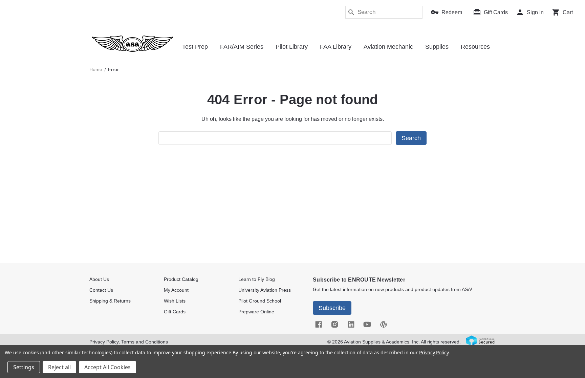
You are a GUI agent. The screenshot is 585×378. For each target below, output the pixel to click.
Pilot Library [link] (292, 46)
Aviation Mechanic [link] (388, 46)
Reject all (59, 367)
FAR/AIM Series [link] (241, 46)
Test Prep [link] (195, 46)
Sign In (535, 12)
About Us (99, 279)
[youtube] (367, 324)
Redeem (451, 12)
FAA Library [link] (335, 46)
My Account (176, 290)
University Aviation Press (264, 290)
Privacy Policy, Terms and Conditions (128, 341)
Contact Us (101, 290)
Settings (23, 367)
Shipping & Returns (110, 301)
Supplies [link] (437, 46)
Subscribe (332, 308)
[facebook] (318, 324)
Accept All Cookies (107, 367)
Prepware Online (256, 311)
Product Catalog (181, 279)
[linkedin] (350, 324)
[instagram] (334, 324)
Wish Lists (175, 301)
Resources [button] (475, 46)
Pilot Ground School (259, 301)
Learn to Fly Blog (256, 279)
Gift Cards (496, 12)
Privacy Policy (434, 352)
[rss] (383, 324)
